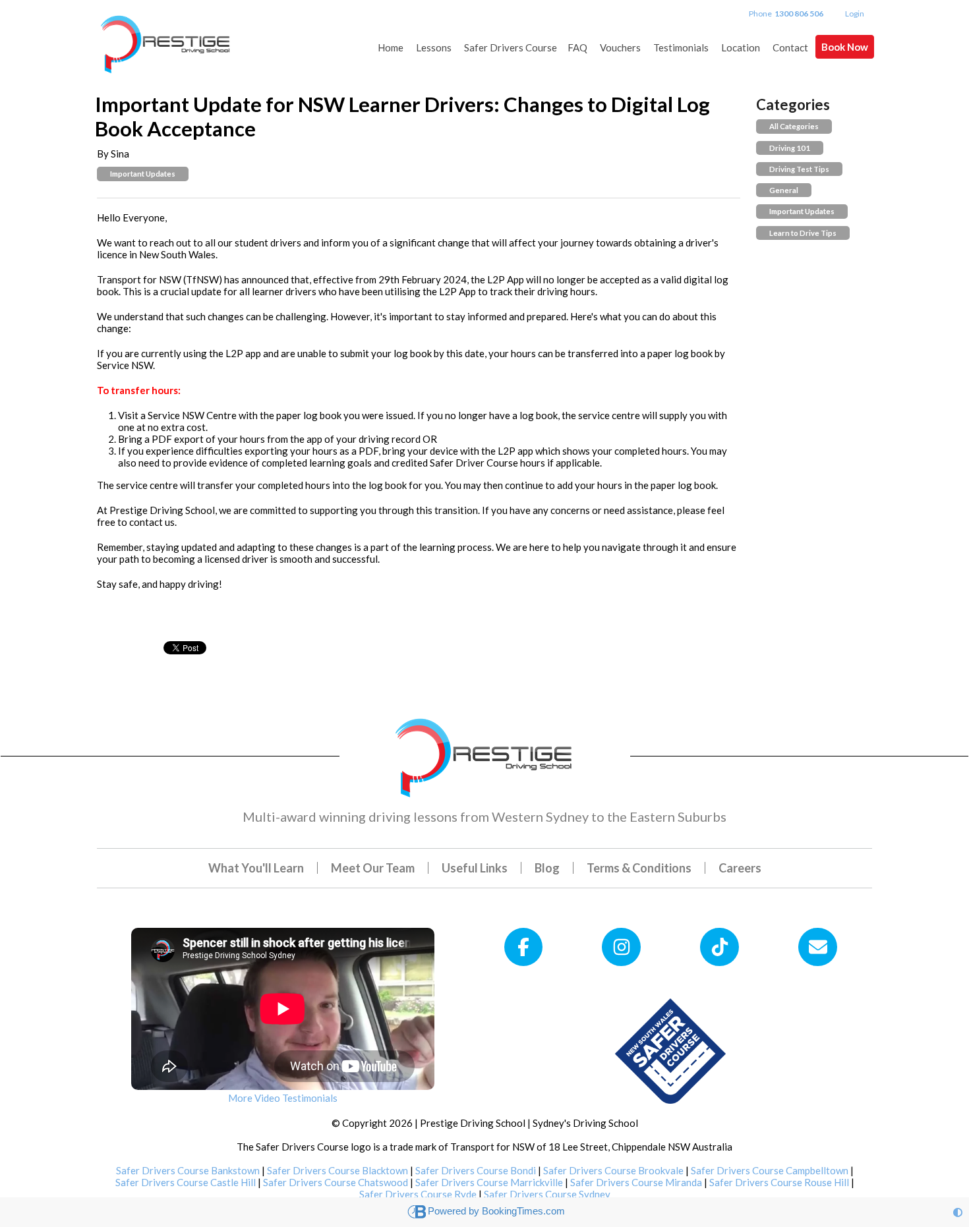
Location (740, 47)
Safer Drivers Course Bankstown (188, 1170)
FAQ (577, 47)
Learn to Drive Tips (803, 233)
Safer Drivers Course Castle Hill (185, 1182)
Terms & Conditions (639, 868)
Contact (790, 47)
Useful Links (475, 868)
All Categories (794, 126)
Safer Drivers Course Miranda (636, 1182)
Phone (786, 13)
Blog (547, 868)
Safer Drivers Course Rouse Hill (779, 1182)
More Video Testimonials (283, 1098)
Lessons (434, 47)
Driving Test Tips (799, 169)
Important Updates (142, 173)
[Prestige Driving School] (166, 38)
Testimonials (681, 47)
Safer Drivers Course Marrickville (489, 1182)
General (783, 190)
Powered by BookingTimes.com (496, 1210)
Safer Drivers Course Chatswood (335, 1182)
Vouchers (620, 47)
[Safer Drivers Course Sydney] (670, 1050)
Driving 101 (789, 148)
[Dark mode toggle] (957, 1212)
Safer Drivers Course (510, 47)
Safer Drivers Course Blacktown (337, 1170)
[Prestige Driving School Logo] (484, 754)
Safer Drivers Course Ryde (418, 1194)
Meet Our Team (373, 868)
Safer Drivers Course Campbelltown (769, 1170)
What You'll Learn (256, 868)
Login (854, 13)
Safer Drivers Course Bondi (475, 1170)
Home (390, 47)
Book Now (844, 47)
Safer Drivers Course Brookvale (613, 1170)
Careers (740, 868)
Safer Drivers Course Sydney (547, 1194)
